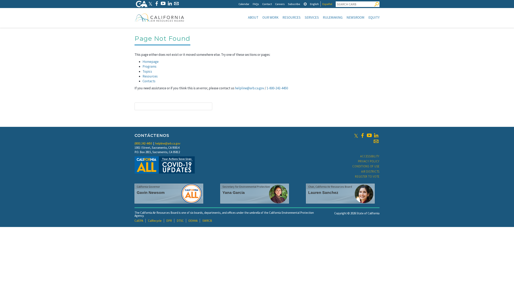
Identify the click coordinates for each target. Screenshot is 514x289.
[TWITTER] (150, 3)
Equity (373, 17)
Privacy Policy (369, 161)
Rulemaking (333, 17)
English (314, 4)
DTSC (180, 221)
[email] (376, 141)
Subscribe (294, 4)
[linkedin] (376, 135)
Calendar (244, 4)
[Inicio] (160, 17)
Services (312, 17)
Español (327, 4)
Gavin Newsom (151, 192)
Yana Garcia (233, 192)
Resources (291, 17)
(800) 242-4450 (143, 143)
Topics (147, 71)
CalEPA (139, 221)
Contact (267, 4)
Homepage (151, 61)
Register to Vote (367, 176)
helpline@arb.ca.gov (249, 88)
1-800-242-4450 (277, 88)
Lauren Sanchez (323, 192)
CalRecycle (155, 221)
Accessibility (369, 156)
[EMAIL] (176, 3)
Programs (149, 66)
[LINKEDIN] (169, 3)
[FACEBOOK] (156, 3)
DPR (169, 221)
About (253, 17)
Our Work (270, 17)
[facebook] (362, 135)
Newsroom (355, 17)
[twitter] (356, 135)
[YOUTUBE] (163, 3)
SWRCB (207, 221)
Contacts (149, 81)
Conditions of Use (365, 166)
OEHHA (193, 221)
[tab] (305, 4)
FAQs (256, 4)
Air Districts (370, 171)
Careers (280, 4)
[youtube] (369, 135)
